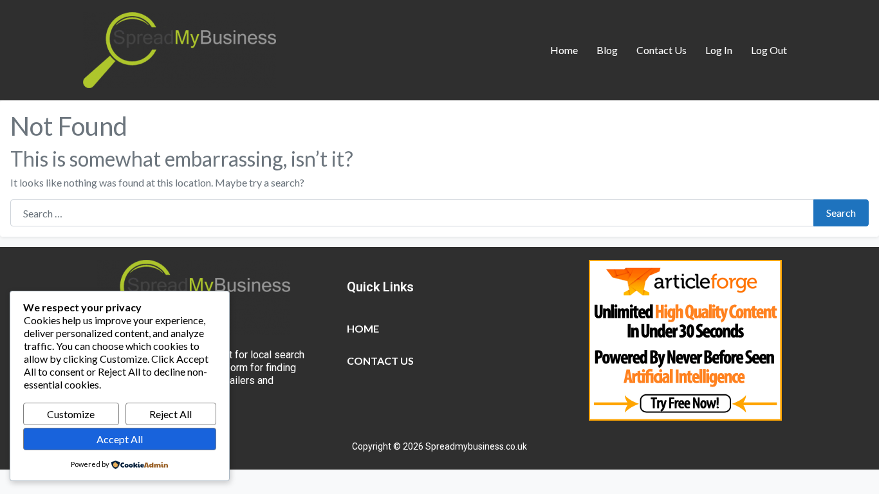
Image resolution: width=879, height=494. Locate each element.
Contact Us (661, 50)
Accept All (120, 439)
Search (841, 212)
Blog (607, 50)
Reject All (170, 414)
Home (564, 50)
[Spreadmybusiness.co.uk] (179, 48)
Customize (71, 414)
